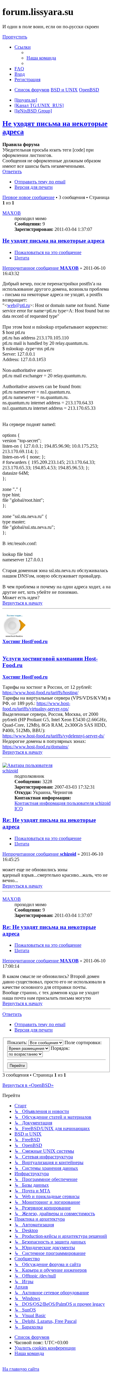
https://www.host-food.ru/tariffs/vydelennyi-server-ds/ (53, 735)
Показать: (17, 1042)
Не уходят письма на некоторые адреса (53, 241)
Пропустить (14, 36)
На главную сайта (20, 1369)
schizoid (10, 770)
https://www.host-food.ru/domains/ (35, 746)
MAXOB (11, 213)
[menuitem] (41, 57)
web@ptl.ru (18, 305)
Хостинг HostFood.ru (25, 641)
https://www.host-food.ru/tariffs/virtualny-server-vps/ (36, 706)
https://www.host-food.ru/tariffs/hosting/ (40, 692)
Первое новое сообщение (28, 197)
